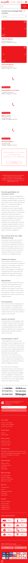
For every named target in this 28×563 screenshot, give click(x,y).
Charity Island (10, 66)
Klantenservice (4, 469)
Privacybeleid (4, 493)
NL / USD (13, 2)
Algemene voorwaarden (6, 491)
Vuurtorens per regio (5, 445)
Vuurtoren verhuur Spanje (6, 422)
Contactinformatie (5, 487)
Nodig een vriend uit (5, 509)
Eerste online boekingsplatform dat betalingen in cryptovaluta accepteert (14, 453)
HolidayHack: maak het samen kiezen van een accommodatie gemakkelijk (14, 451)
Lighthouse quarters (6, 116)
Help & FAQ (4, 467)
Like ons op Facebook (5, 475)
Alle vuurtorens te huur (6, 443)
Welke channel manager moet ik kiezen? (10, 455)
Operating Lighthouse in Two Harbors (10, 90)
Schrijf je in (14, 410)
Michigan (5, 66)
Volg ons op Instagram (6, 477)
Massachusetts (6, 41)
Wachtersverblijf (4, 434)
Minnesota (5, 92)
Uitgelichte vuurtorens (5, 441)
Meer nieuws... (4, 457)
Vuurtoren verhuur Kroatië (6, 426)
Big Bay (8, 143)
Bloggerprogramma (5, 507)
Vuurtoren (3, 433)
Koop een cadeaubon (6, 501)
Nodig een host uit (5, 505)
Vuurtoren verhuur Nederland (7, 424)
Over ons (3, 489)
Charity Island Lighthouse (7, 64)
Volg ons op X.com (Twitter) (7, 479)
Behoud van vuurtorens (6, 481)
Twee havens (10, 92)
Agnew (9, 118)
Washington (5, 118)
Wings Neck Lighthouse (7, 39)
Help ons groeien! (5, 503)
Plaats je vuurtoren (5, 463)
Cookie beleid (4, 495)
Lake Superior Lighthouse (7, 141)
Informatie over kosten (6, 465)
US (2, 41)
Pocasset (11, 41)
